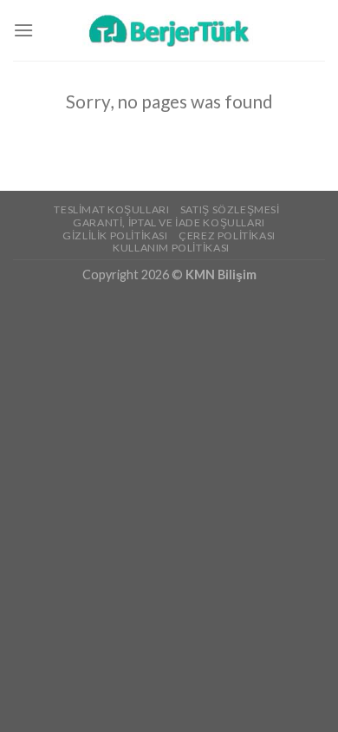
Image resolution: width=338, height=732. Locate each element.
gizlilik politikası (115, 235)
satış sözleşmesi (230, 209)
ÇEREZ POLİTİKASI (227, 235)
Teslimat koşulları (111, 209)
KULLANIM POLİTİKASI (171, 247)
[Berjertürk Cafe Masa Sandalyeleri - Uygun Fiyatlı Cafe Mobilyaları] (169, 30)
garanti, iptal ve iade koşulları (169, 222)
